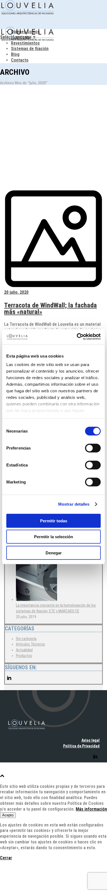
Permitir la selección (53, 536)
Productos (24, 655)
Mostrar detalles (74, 504)
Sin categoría (26, 638)
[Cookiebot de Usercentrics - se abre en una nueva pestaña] (77, 336)
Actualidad (24, 650)
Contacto (20, 60)
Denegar (54, 552)
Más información (91, 809)
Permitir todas (53, 520)
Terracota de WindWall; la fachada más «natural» (50, 308)
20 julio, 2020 (16, 292)
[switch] (93, 447)
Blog (15, 54)
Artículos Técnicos (30, 644)
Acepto (7, 815)
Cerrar (6, 857)
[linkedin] (9, 681)
